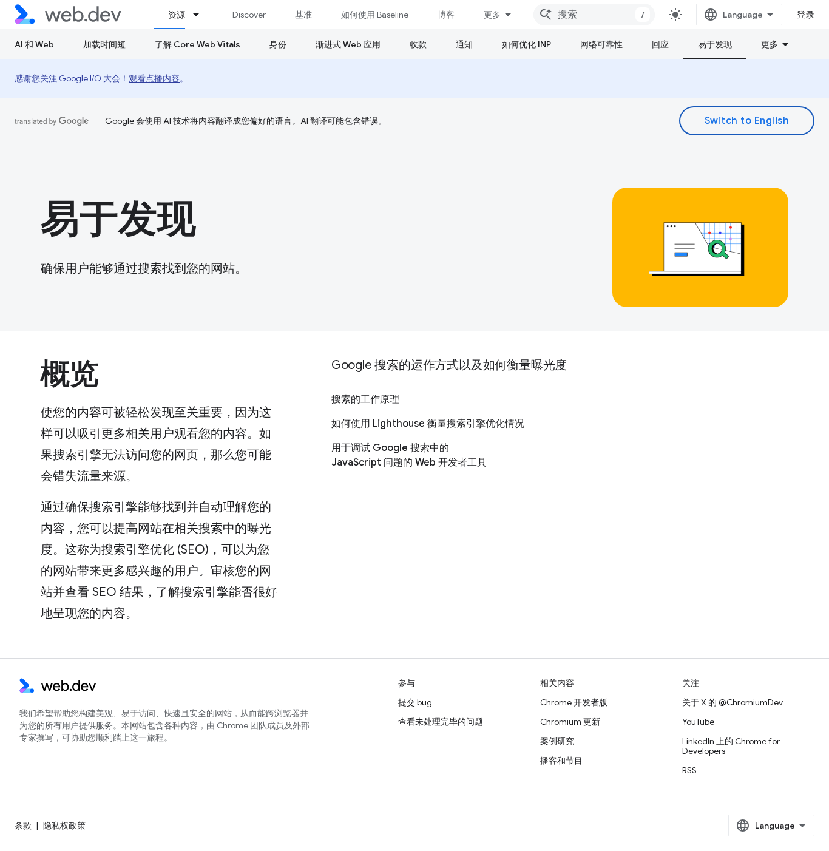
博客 (446, 14)
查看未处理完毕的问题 (440, 721)
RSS (689, 770)
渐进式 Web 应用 (348, 44)
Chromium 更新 (570, 721)
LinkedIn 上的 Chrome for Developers (731, 746)
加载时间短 (104, 44)
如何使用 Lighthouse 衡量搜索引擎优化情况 (427, 424)
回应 (660, 44)
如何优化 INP (526, 44)
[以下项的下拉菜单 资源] (201, 14)
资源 (176, 14)
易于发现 (715, 44)
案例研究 (557, 741)
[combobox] (594, 14)
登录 (805, 14)
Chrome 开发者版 (573, 702)
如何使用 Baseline (374, 14)
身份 (277, 44)
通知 (464, 44)
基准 (303, 14)
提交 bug (415, 702)
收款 (418, 44)
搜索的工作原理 (365, 399)
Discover (249, 14)
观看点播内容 (154, 78)
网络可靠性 (601, 44)
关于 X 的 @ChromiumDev (732, 702)
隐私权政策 (64, 825)
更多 (492, 14)
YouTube (698, 721)
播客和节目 (561, 760)
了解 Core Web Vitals (197, 44)
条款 (23, 825)
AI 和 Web (34, 44)
